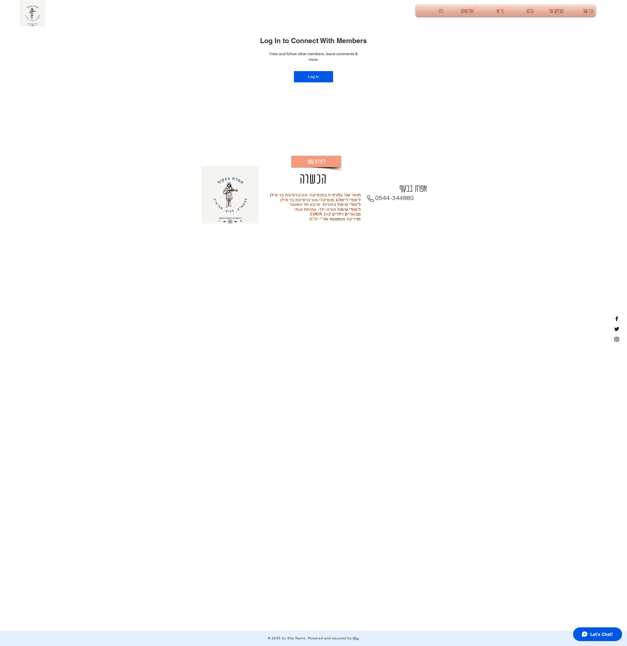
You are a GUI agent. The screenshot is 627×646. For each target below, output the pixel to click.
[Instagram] (617, 339)
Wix (356, 638)
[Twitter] (617, 329)
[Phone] (370, 198)
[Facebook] (617, 319)
